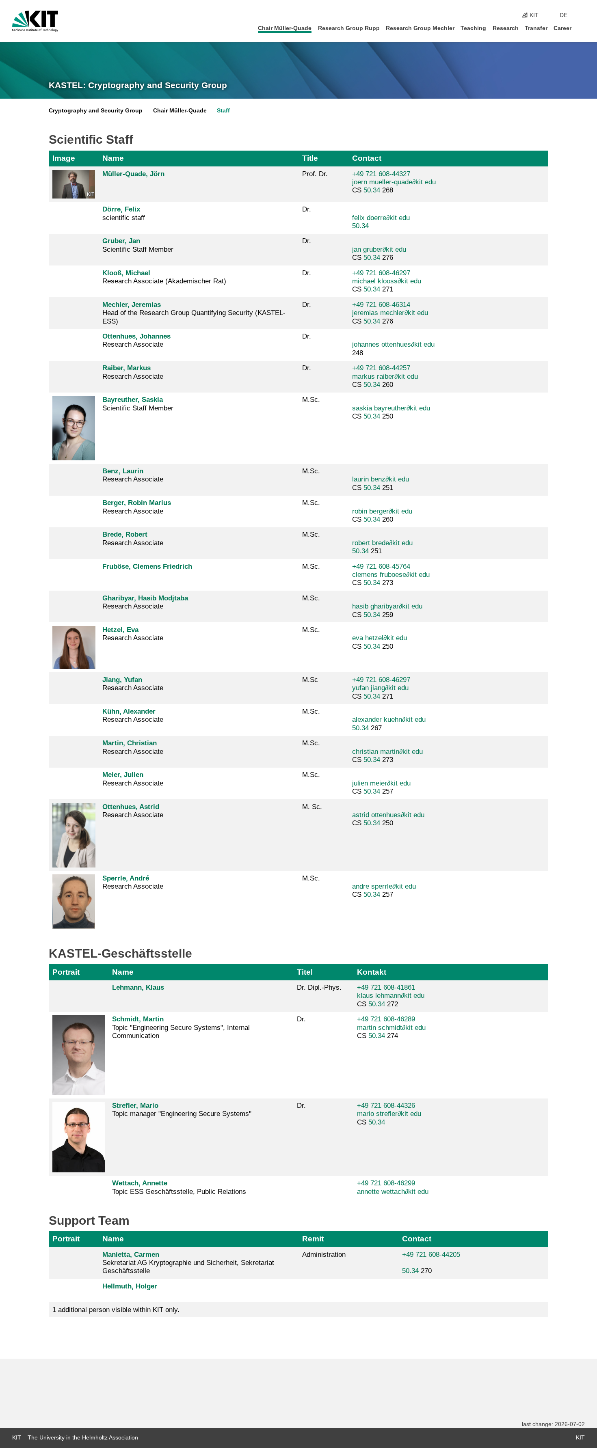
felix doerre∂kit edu (381, 218)
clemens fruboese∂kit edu (391, 574)
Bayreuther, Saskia (132, 400)
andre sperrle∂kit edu (384, 886)
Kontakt (371, 972)
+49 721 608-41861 (386, 987)
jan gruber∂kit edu (379, 249)
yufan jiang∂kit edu (380, 688)
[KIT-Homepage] (35, 21)
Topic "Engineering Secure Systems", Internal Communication (181, 1027)
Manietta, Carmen (130, 1254)
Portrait (66, 972)
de (563, 15)
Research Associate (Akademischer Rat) (164, 277)
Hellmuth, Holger (129, 1286)
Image (63, 158)
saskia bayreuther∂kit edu (391, 408)
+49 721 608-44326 (386, 1105)
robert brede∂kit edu (382, 543)
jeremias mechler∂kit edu (390, 313)
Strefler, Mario (135, 1105)
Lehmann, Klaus (138, 987)
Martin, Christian (129, 743)
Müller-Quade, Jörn (133, 174)
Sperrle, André (125, 878)
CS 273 (391, 575)
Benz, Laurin (122, 471)
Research (506, 28)
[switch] (582, 15)
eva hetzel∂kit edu (379, 638)
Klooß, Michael (126, 273)
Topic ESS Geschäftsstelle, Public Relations (179, 1187)
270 (431, 1263)
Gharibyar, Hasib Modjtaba (145, 598)
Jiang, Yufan (122, 680)
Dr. (306, 209)
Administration (324, 1254)
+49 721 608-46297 (381, 273)
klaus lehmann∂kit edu (390, 995)
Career (562, 28)
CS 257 (381, 787)
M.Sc (310, 680)
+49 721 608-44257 (381, 368)
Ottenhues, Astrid (130, 807)
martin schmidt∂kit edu (391, 1028)
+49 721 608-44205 (431, 1254)
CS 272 (390, 996)
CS (389, 1114)
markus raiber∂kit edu (385, 376)
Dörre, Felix (121, 209)
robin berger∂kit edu (382, 511)
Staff (223, 111)
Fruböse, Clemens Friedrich (147, 566)
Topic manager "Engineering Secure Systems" (181, 1110)
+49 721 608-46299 (386, 1183)
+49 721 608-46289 (386, 1019)
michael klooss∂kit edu (386, 281)
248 (393, 348)
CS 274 (391, 1027)
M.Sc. (311, 400)
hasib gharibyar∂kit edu (387, 606)
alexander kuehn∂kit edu (389, 719)
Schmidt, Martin (138, 1019)
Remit (313, 1238)
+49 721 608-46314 (381, 305)
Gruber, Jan (121, 241)
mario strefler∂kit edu (389, 1114)
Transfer (536, 28)
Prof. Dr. (315, 174)
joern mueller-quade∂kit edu (394, 182)
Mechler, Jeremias (131, 305)
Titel (305, 972)
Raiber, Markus (126, 368)
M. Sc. (312, 807)
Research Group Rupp (349, 28)
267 (389, 724)
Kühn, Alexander (129, 711)
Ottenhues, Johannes (136, 336)
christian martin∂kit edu (387, 751)
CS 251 (380, 483)
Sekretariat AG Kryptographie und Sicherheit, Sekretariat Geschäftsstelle (188, 1263)
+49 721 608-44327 (381, 174)
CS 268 (394, 182)
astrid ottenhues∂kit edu (388, 815)
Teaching (473, 28)
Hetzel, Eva (120, 630)
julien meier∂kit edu (381, 783)
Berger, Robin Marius (136, 503)
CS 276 (379, 253)
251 (382, 547)
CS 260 (385, 376)
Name (113, 158)
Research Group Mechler (420, 28)
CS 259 (387, 610)
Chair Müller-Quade (284, 28)
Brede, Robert (124, 534)
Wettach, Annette (139, 1183)
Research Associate (136, 340)
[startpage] (582, 27)
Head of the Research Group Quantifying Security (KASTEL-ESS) (194, 313)
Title (310, 158)
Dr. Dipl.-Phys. (319, 987)
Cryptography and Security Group (96, 111)
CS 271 (386, 281)
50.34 (371, 190)
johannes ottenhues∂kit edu (393, 344)
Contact (366, 158)
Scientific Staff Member (137, 245)
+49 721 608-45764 (381, 566)
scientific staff (123, 213)
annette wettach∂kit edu (392, 1192)
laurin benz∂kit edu (380, 479)
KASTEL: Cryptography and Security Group (138, 85)
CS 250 (391, 412)
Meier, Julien (122, 775)
